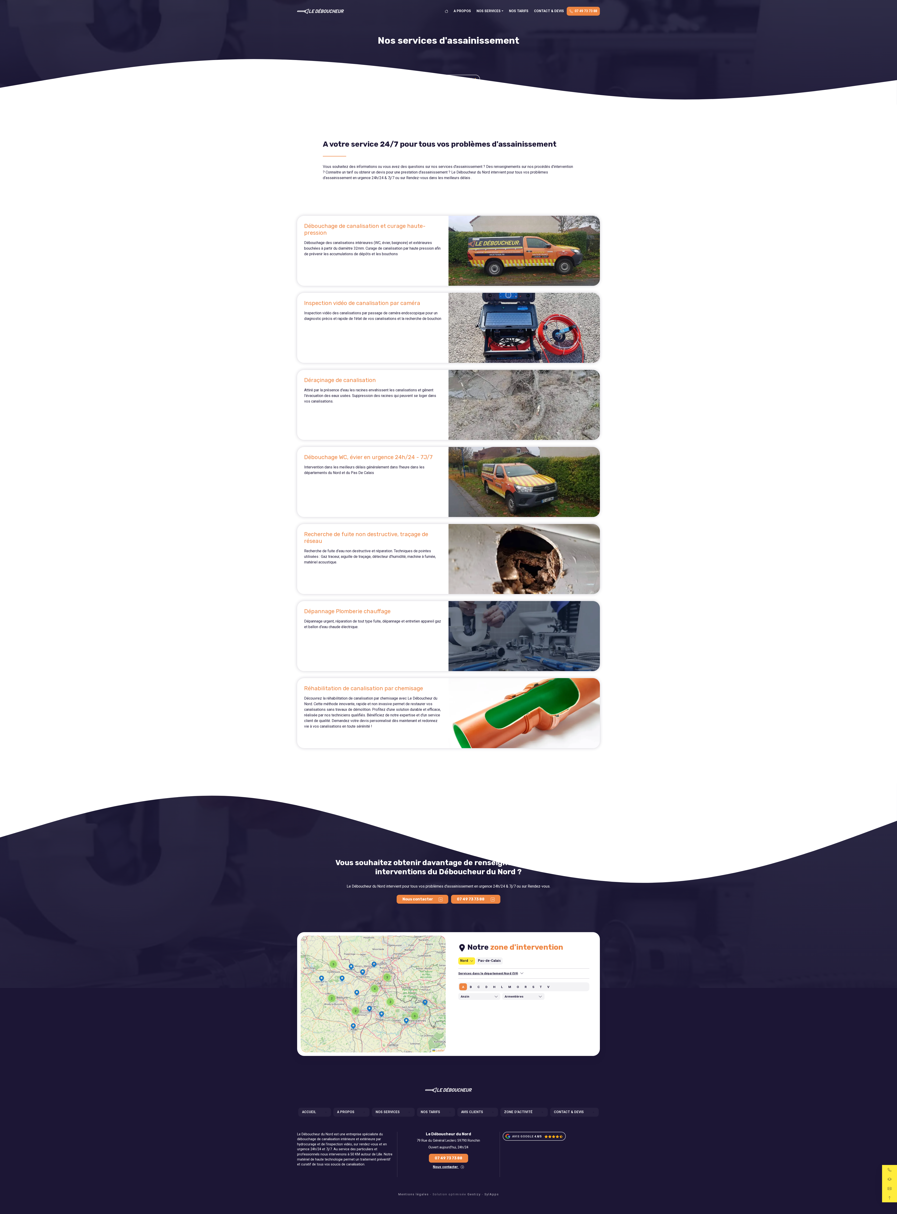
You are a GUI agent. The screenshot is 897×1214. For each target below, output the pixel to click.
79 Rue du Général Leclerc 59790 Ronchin (448, 1141)
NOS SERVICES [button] (489, 11)
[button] (387, 977)
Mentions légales (413, 1194)
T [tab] (541, 987)
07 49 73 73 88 (586, 11)
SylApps (491, 1194)
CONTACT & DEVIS (549, 11)
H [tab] (494, 987)
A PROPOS (462, 11)
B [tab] (471, 987)
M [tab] (509, 987)
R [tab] (526, 987)
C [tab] (478, 987)
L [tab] (502, 987)
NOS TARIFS (518, 11)
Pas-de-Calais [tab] (489, 961)
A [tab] (463, 987)
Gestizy (474, 1194)
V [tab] (548, 987)
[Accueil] (446, 11)
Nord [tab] (464, 961)
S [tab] (533, 987)
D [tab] (486, 987)
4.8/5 (537, 1136)
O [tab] (518, 987)
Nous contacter (446, 1167)
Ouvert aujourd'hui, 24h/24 (448, 1147)
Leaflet (440, 1050)
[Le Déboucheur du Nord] (320, 11)
